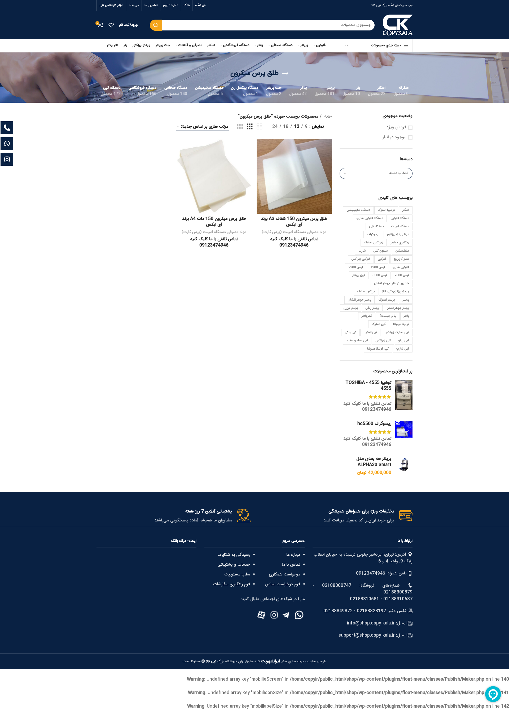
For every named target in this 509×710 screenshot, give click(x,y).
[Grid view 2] (259, 127)
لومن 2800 (401, 275)
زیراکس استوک (373, 242)
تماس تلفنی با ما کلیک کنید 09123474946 (367, 406)
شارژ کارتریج (401, 259)
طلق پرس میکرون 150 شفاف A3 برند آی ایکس (294, 221)
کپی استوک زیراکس (396, 332)
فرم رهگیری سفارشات (231, 584)
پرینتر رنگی (372, 308)
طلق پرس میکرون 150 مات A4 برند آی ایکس (214, 221)
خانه (327, 116)
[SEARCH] (156, 25)
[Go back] (285, 73)
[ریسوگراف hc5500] (404, 434)
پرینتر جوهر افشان (359, 299)
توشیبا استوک (386, 210)
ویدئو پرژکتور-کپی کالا (395, 291)
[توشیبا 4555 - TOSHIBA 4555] (404, 396)
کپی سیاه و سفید (357, 340)
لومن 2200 (355, 267)
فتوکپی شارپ (400, 267)
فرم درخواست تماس (282, 584)
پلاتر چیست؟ (387, 316)
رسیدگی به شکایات (233, 555)
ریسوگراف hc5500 (374, 424)
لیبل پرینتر (358, 275)
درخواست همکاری (284, 574)
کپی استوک (379, 324)
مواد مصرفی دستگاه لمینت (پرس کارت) (294, 232)
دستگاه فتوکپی (399, 218)
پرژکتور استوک (366, 291)
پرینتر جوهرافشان (398, 308)
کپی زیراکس (383, 340)
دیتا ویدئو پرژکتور (398, 234)
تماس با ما (291, 564)
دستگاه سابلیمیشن (358, 210)
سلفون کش (380, 250)
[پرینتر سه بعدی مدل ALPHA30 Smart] (404, 466)
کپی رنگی (350, 332)
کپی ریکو (403, 340)
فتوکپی (382, 259)
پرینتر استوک (387, 299)
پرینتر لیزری (350, 308)
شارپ (362, 250)
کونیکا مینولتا (401, 324)
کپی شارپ (402, 348)
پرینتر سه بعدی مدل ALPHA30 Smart (373, 462)
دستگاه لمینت (400, 226)
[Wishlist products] (111, 25)
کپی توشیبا (370, 332)
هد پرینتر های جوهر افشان (391, 283)
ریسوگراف (373, 234)
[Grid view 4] (240, 127)
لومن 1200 (377, 267)
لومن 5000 (379, 275)
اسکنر (405, 210)
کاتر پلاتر (367, 316)
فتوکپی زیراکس (360, 259)
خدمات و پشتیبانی (233, 564)
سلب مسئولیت (237, 574)
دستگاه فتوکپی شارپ (369, 218)
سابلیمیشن (402, 250)
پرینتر (405, 299)
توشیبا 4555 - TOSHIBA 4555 (368, 386)
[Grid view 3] (250, 127)
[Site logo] (398, 25)
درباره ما (293, 555)
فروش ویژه (396, 127)
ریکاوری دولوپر (399, 242)
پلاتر (406, 316)
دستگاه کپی (376, 226)
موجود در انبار (394, 137)
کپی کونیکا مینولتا (378, 348)
